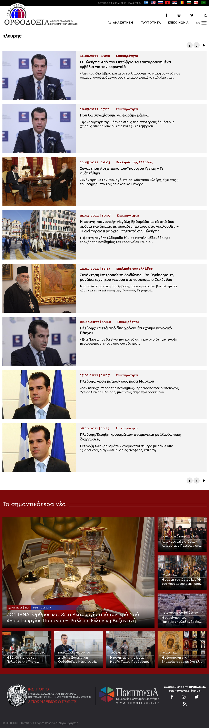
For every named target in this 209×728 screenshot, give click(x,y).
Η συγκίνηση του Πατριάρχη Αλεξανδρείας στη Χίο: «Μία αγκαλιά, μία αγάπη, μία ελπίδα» (182, 620)
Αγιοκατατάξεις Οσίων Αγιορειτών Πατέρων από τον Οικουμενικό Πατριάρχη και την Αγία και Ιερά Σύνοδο (181, 544)
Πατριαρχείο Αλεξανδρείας (180, 612)
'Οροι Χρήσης (68, 723)
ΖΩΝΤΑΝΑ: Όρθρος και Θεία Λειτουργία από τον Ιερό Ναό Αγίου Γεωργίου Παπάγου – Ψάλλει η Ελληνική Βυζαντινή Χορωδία (73, 618)
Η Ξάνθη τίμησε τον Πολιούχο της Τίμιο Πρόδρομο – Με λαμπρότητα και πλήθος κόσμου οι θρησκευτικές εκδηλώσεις (25, 660)
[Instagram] (174, 15)
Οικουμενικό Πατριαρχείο (179, 536)
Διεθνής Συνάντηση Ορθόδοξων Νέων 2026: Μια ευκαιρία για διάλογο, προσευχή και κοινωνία (78, 660)
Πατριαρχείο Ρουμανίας (74, 652)
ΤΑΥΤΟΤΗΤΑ (151, 22)
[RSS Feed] (200, 15)
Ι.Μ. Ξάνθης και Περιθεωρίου (26, 652)
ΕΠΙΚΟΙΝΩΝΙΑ (178, 22)
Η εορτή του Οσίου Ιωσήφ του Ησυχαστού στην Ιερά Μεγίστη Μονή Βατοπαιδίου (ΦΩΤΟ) (181, 582)
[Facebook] (161, 15)
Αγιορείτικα (169, 574)
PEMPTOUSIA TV (42, 607)
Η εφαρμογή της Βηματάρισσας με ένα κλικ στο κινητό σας (182, 660)
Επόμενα (203, 45)
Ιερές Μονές (118, 652)
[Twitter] (187, 15)
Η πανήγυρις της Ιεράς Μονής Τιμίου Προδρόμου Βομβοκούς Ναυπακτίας (130, 660)
